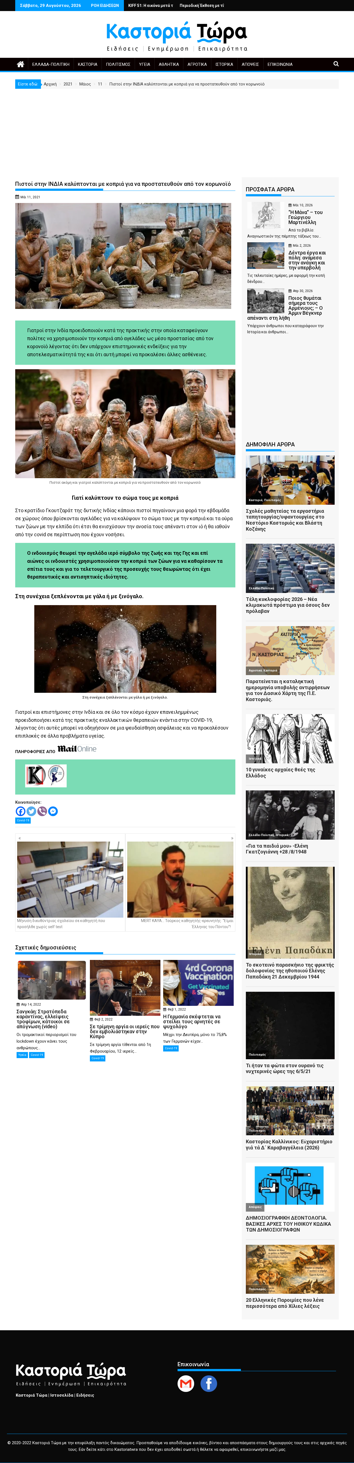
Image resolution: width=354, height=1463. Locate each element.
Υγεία (144, 64)
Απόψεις (250, 64)
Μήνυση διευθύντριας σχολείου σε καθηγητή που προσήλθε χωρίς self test (61, 923)
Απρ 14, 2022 (31, 1004)
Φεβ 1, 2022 (177, 1009)
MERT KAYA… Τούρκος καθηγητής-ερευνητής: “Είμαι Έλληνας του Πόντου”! (187, 923)
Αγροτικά (197, 64)
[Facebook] (20, 811)
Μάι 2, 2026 (302, 246)
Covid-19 (23, 820)
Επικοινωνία (280, 64)
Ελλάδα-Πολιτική (50, 64)
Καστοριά (87, 64)
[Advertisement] (177, 130)
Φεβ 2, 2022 (103, 1019)
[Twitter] (31, 811)
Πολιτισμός (118, 64)
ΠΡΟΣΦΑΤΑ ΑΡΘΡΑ (270, 189)
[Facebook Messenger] (53, 811)
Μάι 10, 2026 (303, 205)
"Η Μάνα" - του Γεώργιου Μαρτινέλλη (204, 5)
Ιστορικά (224, 64)
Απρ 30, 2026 (303, 291)
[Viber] (42, 811)
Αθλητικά (169, 64)
